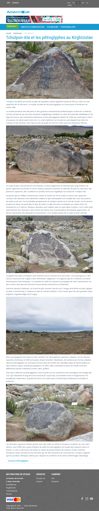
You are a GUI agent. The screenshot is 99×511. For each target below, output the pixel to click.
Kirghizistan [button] (11, 26)
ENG (68, 3)
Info (8, 3)
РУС (73, 3)
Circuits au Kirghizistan (32, 27)
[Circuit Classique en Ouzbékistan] (49, 16)
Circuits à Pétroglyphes (18, 461)
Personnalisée (68, 27)
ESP (83, 3)
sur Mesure (52, 27)
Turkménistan (11, 491)
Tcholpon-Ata (11, 101)
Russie (9, 494)
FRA (78, 3)
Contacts (15, 3)
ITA (87, 3)
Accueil (8, 33)
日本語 (70, 5)
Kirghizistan (17, 33)
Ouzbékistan (11, 484)
